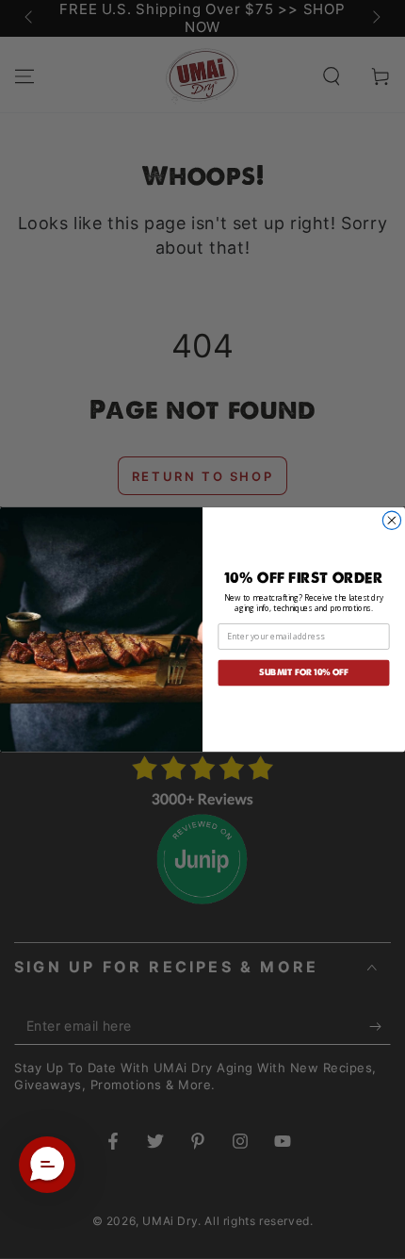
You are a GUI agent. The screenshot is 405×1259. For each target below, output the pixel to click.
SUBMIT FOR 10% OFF (303, 672)
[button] (47, 1164)
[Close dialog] (391, 520)
